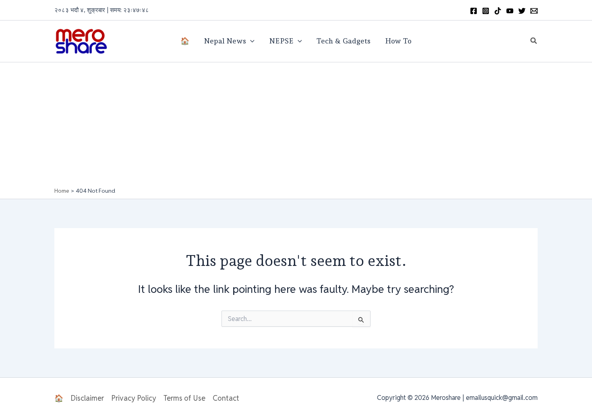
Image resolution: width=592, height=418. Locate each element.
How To (398, 41)
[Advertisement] (296, 126)
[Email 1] (534, 10)
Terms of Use (184, 398)
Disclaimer (87, 398)
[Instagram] (485, 10)
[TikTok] (497, 10)
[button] (534, 41)
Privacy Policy (133, 398)
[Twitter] (522, 10)
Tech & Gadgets (343, 41)
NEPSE (281, 41)
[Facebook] (473, 10)
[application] (250, 41)
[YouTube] (509, 10)
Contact (226, 398)
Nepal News (225, 41)
